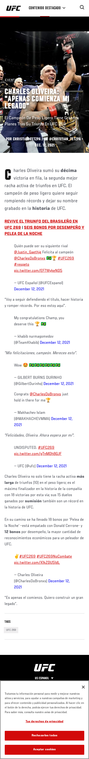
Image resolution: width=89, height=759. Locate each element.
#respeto (21, 265)
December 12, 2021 (29, 289)
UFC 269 (11, 630)
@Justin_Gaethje (27, 252)
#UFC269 (66, 258)
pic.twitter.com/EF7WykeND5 (38, 271)
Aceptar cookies (44, 749)
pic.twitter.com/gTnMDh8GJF (37, 454)
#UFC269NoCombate (54, 557)
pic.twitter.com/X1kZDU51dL (37, 563)
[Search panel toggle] (82, 7)
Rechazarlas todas (44, 735)
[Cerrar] (83, 687)
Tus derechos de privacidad (44, 721)
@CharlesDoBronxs (29, 258)
